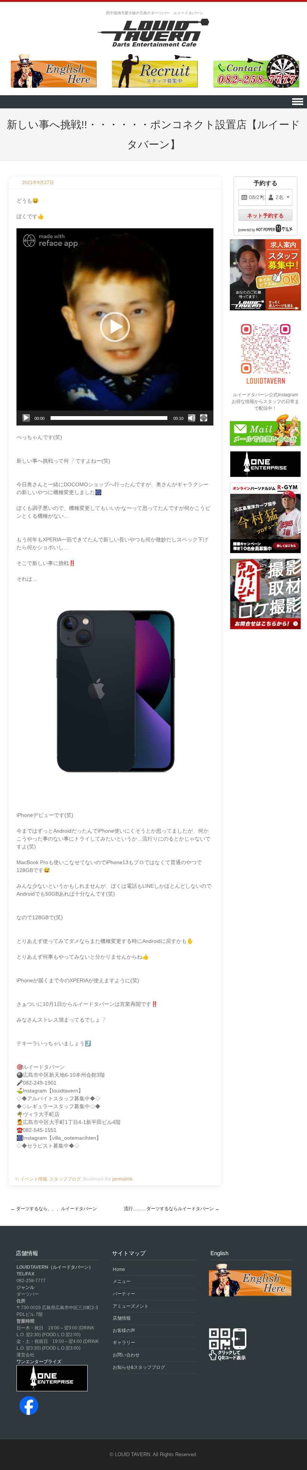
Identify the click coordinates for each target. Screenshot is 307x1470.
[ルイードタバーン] (153, 33)
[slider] (109, 418)
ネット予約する (265, 216)
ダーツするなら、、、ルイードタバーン (53, 1208)
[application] (114, 327)
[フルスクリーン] (203, 418)
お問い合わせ (126, 1355)
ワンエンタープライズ (38, 1361)
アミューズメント (131, 1306)
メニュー (122, 1281)
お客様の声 (124, 1330)
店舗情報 (122, 1318)
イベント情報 (33, 1179)
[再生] (26, 418)
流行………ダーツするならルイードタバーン (171, 1208)
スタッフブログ (65, 1179)
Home (119, 1269)
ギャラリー (124, 1342)
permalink (122, 1179)
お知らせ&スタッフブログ (139, 1367)
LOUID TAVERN (132, 1454)
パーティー (124, 1293)
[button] (115, 327)
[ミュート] (191, 418)
